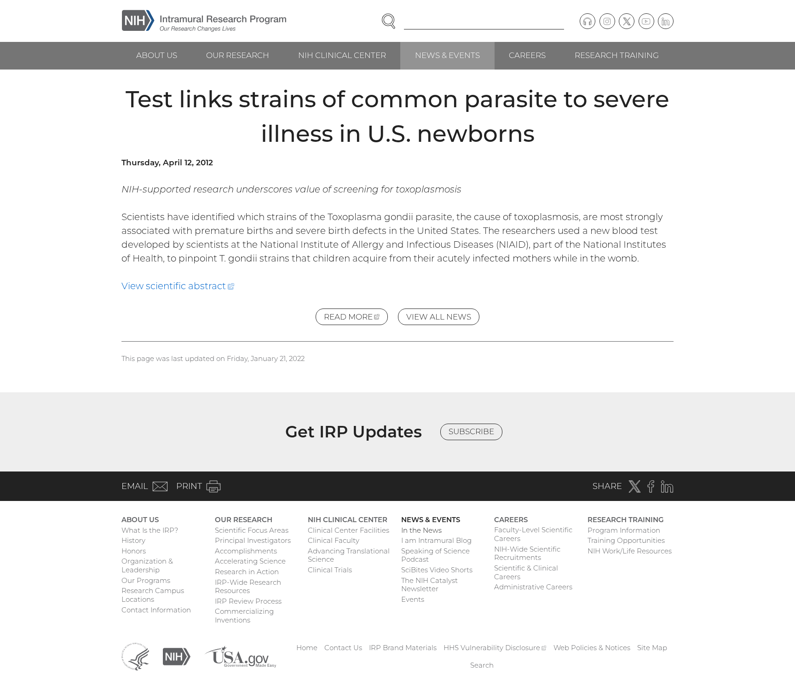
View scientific (177, 285)
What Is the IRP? (149, 530)
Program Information (624, 530)
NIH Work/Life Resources (630, 551)
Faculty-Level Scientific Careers (533, 534)
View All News (438, 316)
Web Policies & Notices (591, 647)
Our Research (237, 55)
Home (306, 647)
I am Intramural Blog (436, 540)
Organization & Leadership (147, 565)
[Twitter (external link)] (626, 21)
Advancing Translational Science (349, 555)
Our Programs (145, 580)
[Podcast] (587, 21)
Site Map (652, 647)
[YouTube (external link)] (646, 21)
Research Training (617, 55)
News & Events (447, 55)
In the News (421, 530)
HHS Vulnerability (495, 647)
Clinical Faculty (333, 540)
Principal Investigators (253, 540)
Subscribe (471, 431)
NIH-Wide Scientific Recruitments (527, 553)
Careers (527, 55)
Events (412, 599)
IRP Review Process (248, 601)
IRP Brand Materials (403, 647)
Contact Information (156, 609)
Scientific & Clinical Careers (526, 572)
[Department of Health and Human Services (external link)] (135, 656)
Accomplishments (246, 551)
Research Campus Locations (152, 595)
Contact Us (343, 647)
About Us (156, 55)
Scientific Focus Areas (251, 530)
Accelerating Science (250, 561)
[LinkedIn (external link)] (666, 21)
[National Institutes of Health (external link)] (176, 656)
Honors (133, 551)
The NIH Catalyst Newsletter (429, 585)
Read (356, 318)
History (133, 540)
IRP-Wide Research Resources (248, 586)
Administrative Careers (533, 586)
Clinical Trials (330, 569)
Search (482, 665)
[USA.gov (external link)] (240, 656)
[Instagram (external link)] (607, 21)
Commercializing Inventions (244, 615)
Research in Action (247, 571)
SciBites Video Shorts (436, 569)
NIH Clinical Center (342, 55)
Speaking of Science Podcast (435, 555)
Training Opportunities (626, 540)
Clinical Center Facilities (348, 530)
